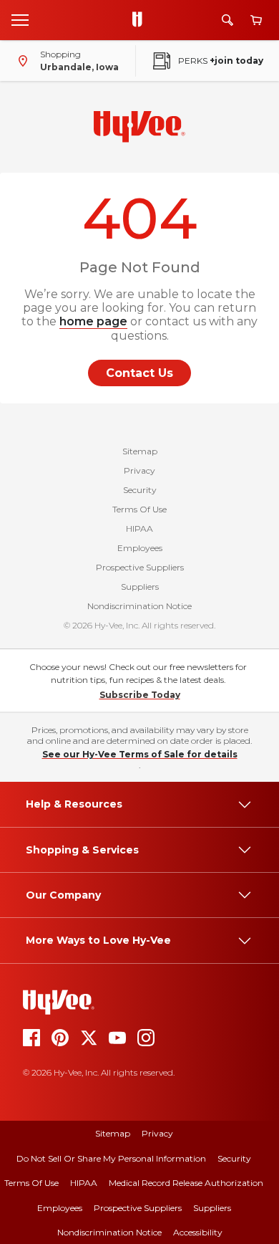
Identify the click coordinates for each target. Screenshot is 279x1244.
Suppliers (140, 586)
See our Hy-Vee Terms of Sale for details (140, 754)
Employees (139, 547)
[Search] (227, 20)
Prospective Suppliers (140, 567)
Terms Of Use (139, 509)
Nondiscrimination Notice (139, 606)
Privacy (139, 470)
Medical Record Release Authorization (186, 1182)
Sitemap (139, 451)
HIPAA (139, 528)
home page (93, 321)
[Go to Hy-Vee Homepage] (141, 20)
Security (140, 489)
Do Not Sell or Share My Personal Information (111, 1158)
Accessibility (197, 1232)
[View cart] (256, 20)
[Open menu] (20, 19)
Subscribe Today (139, 694)
